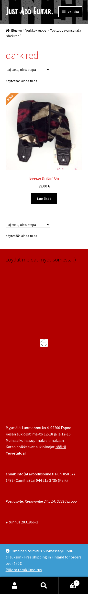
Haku (44, 585)
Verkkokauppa (35, 30)
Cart (68, 581)
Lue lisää (44, 198)
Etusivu (16, 30)
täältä (60, 446)
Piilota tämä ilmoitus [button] (24, 569)
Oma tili (14, 585)
